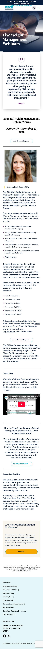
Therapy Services (10, 586)
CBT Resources (9, 614)
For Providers (8, 607)
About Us (6, 583)
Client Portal (8, 600)
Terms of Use (8, 593)
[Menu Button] (38, 7)
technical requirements (13, 330)
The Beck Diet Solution (13, 480)
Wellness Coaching (11, 590)
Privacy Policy (8, 597)
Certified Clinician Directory (14, 611)
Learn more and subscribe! (21, 5)
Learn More (20, 551)
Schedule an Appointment (14, 604)
